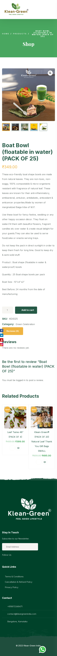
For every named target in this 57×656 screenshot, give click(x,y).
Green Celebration (25, 324)
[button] (50, 437)
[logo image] (16, 9)
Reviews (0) (13, 331)
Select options (39, 462)
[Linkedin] (11, 559)
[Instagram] (19, 559)
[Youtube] (26, 559)
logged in (20, 380)
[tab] (12, 331)
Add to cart (27, 310)
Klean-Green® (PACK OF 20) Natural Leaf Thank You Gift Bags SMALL (41, 441)
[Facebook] (4, 559)
